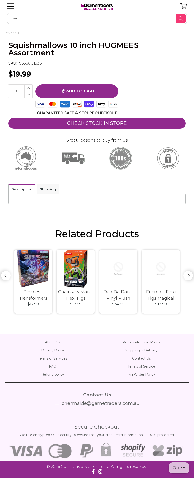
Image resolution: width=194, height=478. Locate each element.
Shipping (48, 189)
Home (8, 33)
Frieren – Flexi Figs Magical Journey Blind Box (161, 295)
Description (21, 189)
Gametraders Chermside (85, 466)
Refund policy (52, 374)
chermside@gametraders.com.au (101, 403)
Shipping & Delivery (141, 350)
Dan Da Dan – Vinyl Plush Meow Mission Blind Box (118, 295)
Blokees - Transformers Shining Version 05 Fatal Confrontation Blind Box (33, 295)
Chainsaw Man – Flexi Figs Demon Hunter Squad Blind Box (75, 295)
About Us (52, 342)
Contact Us (141, 358)
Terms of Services (52, 358)
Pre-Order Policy (141, 374)
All (17, 33)
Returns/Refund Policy (141, 342)
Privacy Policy (52, 350)
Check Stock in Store (97, 123)
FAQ (52, 366)
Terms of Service (141, 366)
